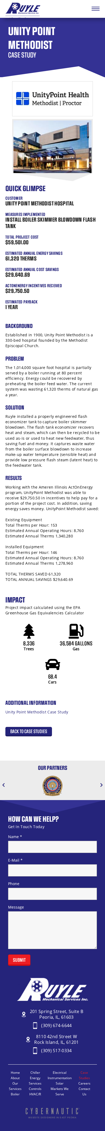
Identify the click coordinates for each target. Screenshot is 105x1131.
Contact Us (84, 1091)
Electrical (59, 1072)
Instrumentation (60, 1078)
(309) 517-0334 (56, 1051)
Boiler (15, 1094)
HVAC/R (35, 1094)
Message (16, 907)
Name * (15, 837)
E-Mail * (15, 860)
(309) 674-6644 (56, 1025)
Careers (84, 1083)
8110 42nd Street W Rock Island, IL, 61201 (56, 1039)
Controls (35, 1088)
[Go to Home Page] (22, 18)
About (15, 1078)
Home (15, 1072)
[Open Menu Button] (95, 9)
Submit (19, 960)
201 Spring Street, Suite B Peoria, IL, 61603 (56, 1014)
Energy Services (35, 1081)
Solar (60, 1083)
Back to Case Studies (28, 732)
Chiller (35, 1072)
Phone (13, 884)
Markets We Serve (60, 1091)
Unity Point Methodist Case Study (36, 712)
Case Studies (84, 1075)
